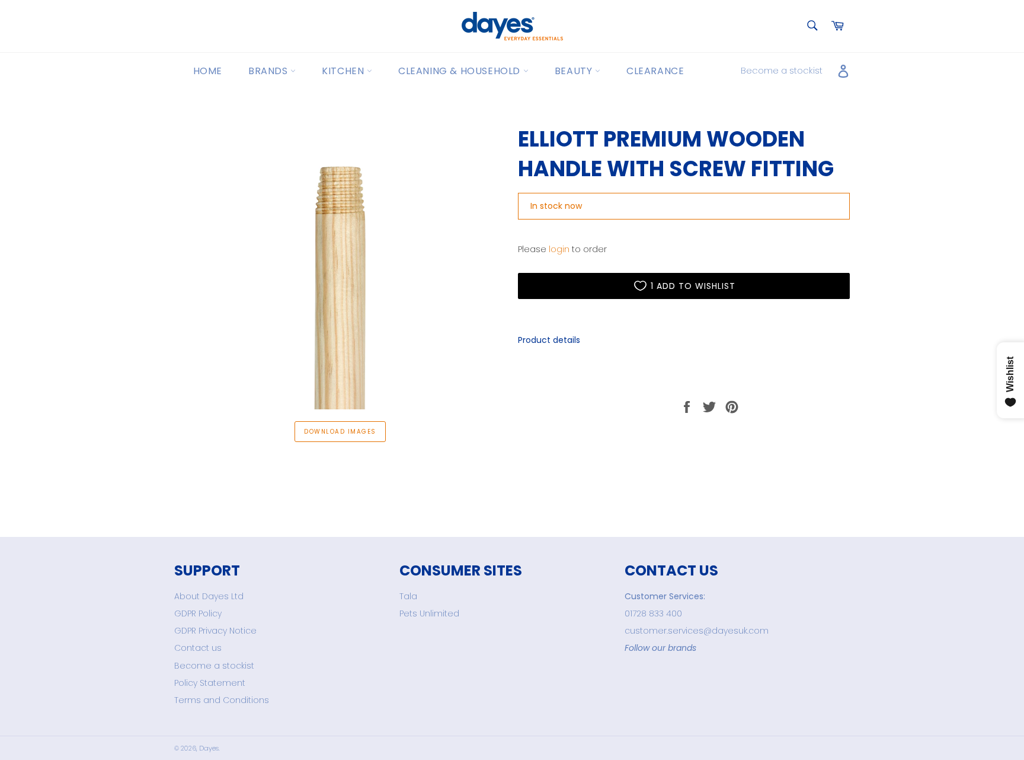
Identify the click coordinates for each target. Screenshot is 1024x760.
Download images (340, 431)
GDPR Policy (198, 613)
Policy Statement (209, 683)
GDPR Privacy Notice (215, 631)
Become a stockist (782, 70)
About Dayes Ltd (209, 596)
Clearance (655, 71)
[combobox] (811, 26)
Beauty (575, 71)
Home (207, 71)
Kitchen (344, 71)
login (559, 249)
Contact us (198, 648)
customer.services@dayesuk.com (697, 631)
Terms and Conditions (221, 700)
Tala (408, 596)
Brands (269, 71)
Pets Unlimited (429, 613)
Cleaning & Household (460, 71)
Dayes (209, 748)
